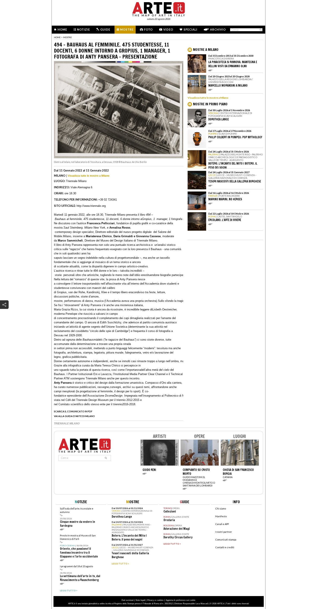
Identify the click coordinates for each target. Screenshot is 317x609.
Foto (148, 29)
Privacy (150, 600)
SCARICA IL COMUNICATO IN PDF (73, 411)
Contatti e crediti (224, 547)
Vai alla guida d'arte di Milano (74, 416)
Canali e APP (222, 524)
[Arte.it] (158, 8)
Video (168, 29)
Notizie (83, 29)
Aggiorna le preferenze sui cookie (180, 600)
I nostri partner (223, 531)
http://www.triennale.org (91, 205)
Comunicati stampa (225, 539)
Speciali (190, 29)
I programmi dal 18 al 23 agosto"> (80, 573)
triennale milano (67, 423)
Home (62, 29)
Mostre (126, 29)
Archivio (218, 29)
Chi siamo (220, 508)
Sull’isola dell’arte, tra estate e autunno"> (77, 517)
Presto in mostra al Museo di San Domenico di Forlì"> (79, 546)
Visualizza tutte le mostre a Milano (88, 175)
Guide (105, 29)
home (57, 37)
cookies (160, 600)
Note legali (140, 600)
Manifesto (221, 516)
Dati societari (127, 600)
